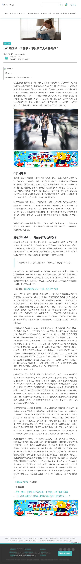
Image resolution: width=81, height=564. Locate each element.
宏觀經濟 (44, 13)
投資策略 (22, 13)
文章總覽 (66, 13)
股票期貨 (8, 13)
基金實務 (15, 13)
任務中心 (73, 13)
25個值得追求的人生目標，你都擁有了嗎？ (41, 289)
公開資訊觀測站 (53, 538)
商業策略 (37, 13)
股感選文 (13, 59)
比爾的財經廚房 (21, 482)
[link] (46, 159)
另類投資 (59, 13)
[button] (38, 165)
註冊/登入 (73, 5)
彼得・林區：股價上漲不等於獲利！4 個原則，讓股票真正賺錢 (42, 492)
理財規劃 (29, 13)
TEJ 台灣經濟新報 (31, 538)
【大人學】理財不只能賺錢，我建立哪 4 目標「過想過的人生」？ (43, 496)
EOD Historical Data (42, 538)
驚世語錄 (51, 13)
